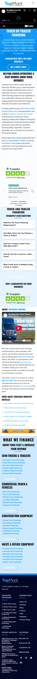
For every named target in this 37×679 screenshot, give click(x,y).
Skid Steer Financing (11, 531)
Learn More (9, 479)
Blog (21, 607)
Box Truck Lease (9, 610)
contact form (15, 378)
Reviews (23, 605)
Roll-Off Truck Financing (12, 554)
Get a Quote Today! (18, 66)
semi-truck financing (26, 357)
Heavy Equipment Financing (9, 622)
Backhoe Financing (10, 525)
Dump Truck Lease (10, 607)
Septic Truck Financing (12, 562)
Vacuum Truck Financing (13, 551)
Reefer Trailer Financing (12, 468)
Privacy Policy (25, 619)
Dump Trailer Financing (12, 473)
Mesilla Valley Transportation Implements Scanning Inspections (9, 670)
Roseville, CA (23, 638)
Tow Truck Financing (11, 494)
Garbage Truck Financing (13, 549)
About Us (23, 602)
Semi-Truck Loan (10, 111)
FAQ (21, 613)
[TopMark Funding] (14, 5)
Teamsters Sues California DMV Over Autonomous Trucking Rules (10, 662)
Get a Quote (17, 277)
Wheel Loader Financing (12, 528)
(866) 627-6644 (19, 141)
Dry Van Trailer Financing (13, 465)
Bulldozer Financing (11, 533)
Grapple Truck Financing (12, 559)
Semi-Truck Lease (28, 108)
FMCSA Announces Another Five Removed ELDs (10, 655)
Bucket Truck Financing (12, 502)
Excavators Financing (11, 523)
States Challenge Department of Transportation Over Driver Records (9, 648)
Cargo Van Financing (11, 505)
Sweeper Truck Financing (13, 557)
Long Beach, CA (24, 647)
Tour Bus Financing (11, 500)
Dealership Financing (6, 627)
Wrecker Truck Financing (13, 497)
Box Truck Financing (11, 492)
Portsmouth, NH (24, 643)
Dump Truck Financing (12, 520)
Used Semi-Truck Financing (14, 463)
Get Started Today (9, 143)
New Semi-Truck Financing (13, 460)
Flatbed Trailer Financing (13, 471)
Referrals (23, 616)
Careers (22, 610)
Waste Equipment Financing (9, 618)
